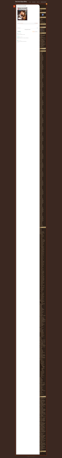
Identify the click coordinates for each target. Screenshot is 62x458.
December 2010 (41, 191)
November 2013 (41, 165)
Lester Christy (42, 274)
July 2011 (41, 186)
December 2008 (41, 209)
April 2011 (41, 188)
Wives (41, 393)
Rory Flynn (42, 334)
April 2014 (41, 161)
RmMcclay (42, 281)
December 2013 (41, 164)
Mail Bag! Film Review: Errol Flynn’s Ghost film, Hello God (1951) (42, 42)
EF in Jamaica (42, 362)
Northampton (41, 356)
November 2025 (41, 58)
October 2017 (41, 130)
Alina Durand (42, 235)
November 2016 (41, 138)
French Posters (42, 371)
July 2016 (41, 141)
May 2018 (41, 125)
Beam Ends (42, 360)
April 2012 (41, 179)
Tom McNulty (42, 294)
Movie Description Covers (44, 366)
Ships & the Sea (41, 385)
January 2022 (41, 92)
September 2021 (41, 95)
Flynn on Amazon (42, 329)
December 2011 (41, 182)
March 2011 (41, 189)
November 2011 (41, 183)
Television (41, 388)
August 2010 (41, 194)
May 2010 (41, 196)
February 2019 (41, 118)
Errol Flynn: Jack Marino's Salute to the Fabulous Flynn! (42, 421)
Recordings (41, 380)
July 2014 (41, 159)
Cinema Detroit (41, 407)
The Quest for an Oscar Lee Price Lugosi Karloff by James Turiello (43, 45)
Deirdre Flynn (42, 333)
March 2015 (41, 153)
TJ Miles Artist (41, 447)
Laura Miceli (42, 273)
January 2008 (41, 217)
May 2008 (41, 214)
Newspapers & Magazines (42, 355)
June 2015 (41, 151)
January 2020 (41, 110)
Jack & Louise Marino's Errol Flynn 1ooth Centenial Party (42, 345)
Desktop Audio (41, 312)
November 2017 (41, 129)
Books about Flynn (42, 300)
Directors (41, 313)
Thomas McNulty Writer (42, 446)
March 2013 (41, 171)
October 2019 (41, 112)
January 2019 (41, 119)
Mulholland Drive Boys (42, 352)
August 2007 (41, 221)
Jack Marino (42, 266)
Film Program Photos (42, 324)
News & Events (41, 21)
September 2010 (41, 193)
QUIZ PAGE (41, 379)
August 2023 (41, 78)
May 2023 (41, 80)
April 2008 (41, 215)
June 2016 (41, 142)
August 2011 (41, 185)
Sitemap (42, 19)
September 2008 (41, 211)
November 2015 (41, 147)
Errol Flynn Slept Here (42, 419)
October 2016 (41, 139)
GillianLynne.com (42, 422)
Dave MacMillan (42, 251)
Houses (41, 338)
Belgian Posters (42, 361)
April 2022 (41, 90)
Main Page (41, 349)
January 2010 (41, 199)
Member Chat (41, 350)
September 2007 (41, 220)
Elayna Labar (42, 258)
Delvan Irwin (42, 254)
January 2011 (41, 190)
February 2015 (41, 154)
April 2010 (41, 197)
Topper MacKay (42, 296)
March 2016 (41, 144)
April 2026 (41, 54)
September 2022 (41, 86)
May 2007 (41, 223)
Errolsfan (42, 259)
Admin (41, 229)
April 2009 (41, 206)
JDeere (41, 267)
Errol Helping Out (42, 320)
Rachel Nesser (42, 280)
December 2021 (41, 93)
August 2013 (41, 167)
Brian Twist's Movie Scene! (42, 404)
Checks (41, 306)
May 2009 (41, 205)
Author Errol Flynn (42, 231)
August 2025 (41, 60)
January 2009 (41, 208)
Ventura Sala (42, 297)
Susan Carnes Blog (42, 439)
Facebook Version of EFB (42, 321)
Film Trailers (42, 327)
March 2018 (41, 126)
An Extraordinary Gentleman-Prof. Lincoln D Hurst (42, 398)
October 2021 (41, 94)
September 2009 (41, 202)
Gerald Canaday (42, 261)
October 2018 (41, 121)
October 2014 (41, 157)
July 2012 (41, 177)
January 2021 (41, 101)
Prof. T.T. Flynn (41, 377)
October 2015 (41, 148)
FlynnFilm (42, 260)
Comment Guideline (42, 309)
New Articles (41, 353)
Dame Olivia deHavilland (42, 410)
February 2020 (41, 109)
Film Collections (41, 323)
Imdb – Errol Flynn (42, 426)
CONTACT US (41, 310)
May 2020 (41, 107)
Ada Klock (42, 234)
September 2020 (41, 104)
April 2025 (41, 63)
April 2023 (41, 81)
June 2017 (41, 133)
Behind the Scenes (42, 232)
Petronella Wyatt (42, 278)
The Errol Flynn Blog (21, 1)
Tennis (41, 376)
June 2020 (41, 106)
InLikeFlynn (42, 265)
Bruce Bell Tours (41, 405)
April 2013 (41, 170)
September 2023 (41, 77)
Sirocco (41, 386)
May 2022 (41, 89)
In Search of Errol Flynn (42, 427)
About (40, 18)
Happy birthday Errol (42, 40)
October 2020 (41, 103)
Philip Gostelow (42, 279)
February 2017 (41, 136)
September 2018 (41, 122)
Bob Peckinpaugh (42, 241)
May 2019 (41, 116)
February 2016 (41, 145)
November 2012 (41, 174)
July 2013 (41, 168)
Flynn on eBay (41, 330)
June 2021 (41, 97)
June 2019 (41, 115)
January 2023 (41, 83)
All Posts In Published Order (42, 49)
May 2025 (41, 62)
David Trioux (42, 252)
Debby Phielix (42, 253)
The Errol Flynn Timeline (42, 22)
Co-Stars (41, 307)
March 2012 (41, 180)
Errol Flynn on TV (42, 317)
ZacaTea (41, 449)
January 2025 (41, 65)
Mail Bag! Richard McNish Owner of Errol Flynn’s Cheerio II (42, 35)
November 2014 (41, 156)
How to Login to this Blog (42, 341)
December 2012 (41, 173)
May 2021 (41, 98)
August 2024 (41, 69)
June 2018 (41, 124)
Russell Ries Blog (42, 437)
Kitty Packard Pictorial (42, 429)
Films (40, 326)
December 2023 (41, 75)
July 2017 (41, 132)
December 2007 (41, 218)
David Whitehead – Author (42, 412)
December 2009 (41, 200)
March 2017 (41, 135)
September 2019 (41, 113)
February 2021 (41, 100)
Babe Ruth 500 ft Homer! (42, 400)
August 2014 (41, 158)
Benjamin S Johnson (43, 240)
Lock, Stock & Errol (42, 430)
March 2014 (41, 162)
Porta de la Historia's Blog (42, 435)
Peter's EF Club (41, 434)
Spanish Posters (42, 375)
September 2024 (41, 68)
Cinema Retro (41, 408)
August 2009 (41, 203)
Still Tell (44, 28)
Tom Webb (42, 295)
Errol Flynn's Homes (42, 318)
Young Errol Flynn (42, 394)
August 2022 (41, 87)
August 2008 (41, 212)
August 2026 (41, 52)
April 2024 (41, 72)
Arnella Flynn (42, 332)
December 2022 (41, 84)
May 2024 (41, 71)
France (42, 365)
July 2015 (41, 150)
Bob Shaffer (42, 242)
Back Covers (43, 364)
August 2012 (41, 176)
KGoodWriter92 (42, 272)
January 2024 (41, 74)
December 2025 (41, 57)
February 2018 (41, 127)
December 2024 (41, 66)
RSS (46, 4)
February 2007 (41, 225)
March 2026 (41, 55)
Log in (40, 10)
